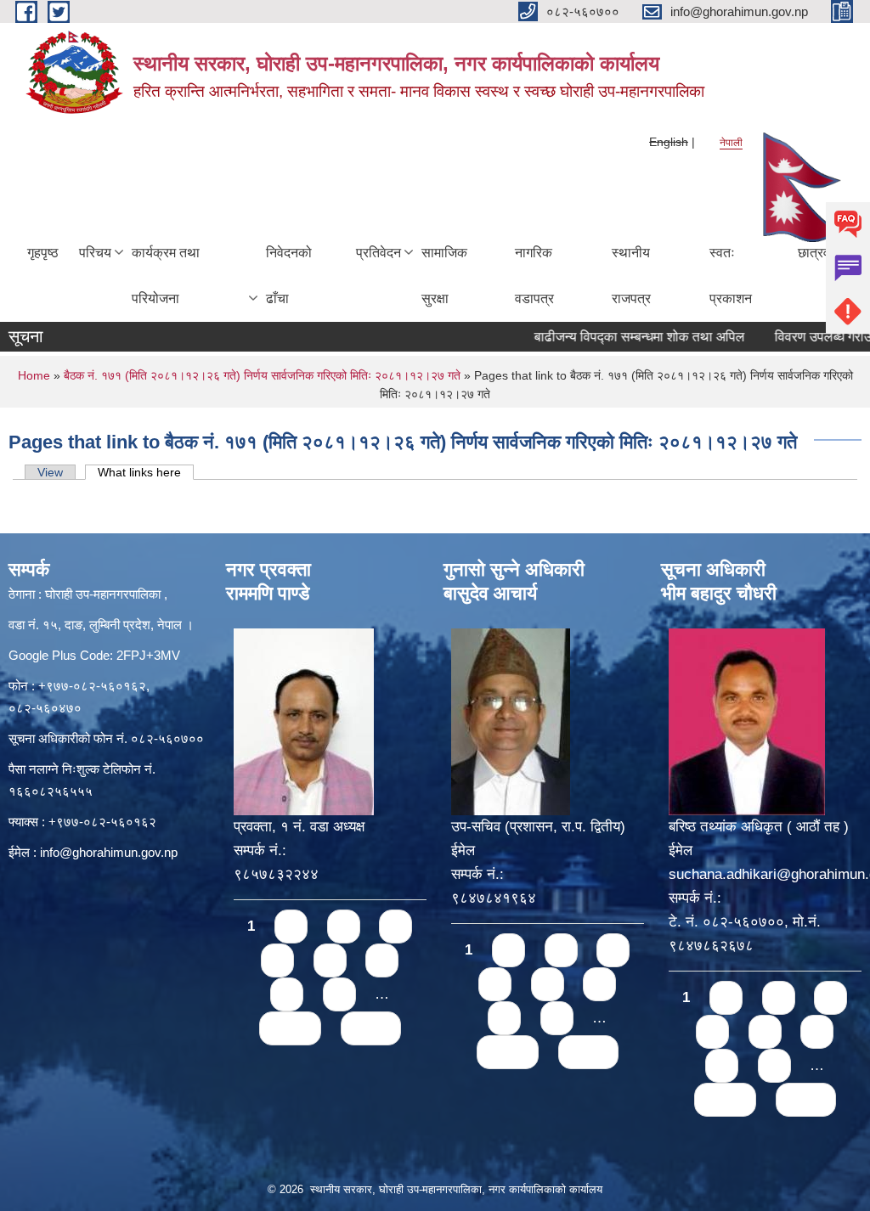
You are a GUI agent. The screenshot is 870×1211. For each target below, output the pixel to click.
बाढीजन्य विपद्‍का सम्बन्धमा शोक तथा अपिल (616, 337)
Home (34, 375)
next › (290, 1028)
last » (370, 1028)
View (50, 472)
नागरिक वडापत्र (534, 275)
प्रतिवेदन (378, 252)
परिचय (95, 252)
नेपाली (731, 143)
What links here (146, 472)
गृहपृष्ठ (43, 252)
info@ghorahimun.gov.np (109, 852)
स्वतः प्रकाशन (730, 275)
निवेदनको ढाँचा (289, 275)
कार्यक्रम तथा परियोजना (166, 275)
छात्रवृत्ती (820, 252)
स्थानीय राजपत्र (631, 275)
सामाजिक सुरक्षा (444, 275)
